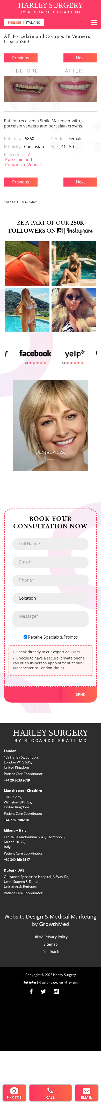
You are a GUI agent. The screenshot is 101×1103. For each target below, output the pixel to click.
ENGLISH (14, 22)
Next (80, 58)
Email (86, 1097)
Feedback (50, 951)
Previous (20, 58)
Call (50, 1097)
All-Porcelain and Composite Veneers (24, 159)
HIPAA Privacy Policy (50, 936)
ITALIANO (33, 22)
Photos (14, 1097)
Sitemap (51, 944)
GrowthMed (54, 924)
